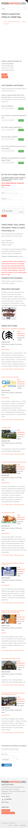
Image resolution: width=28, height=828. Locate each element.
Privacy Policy (5, 796)
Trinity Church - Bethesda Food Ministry (13, 328)
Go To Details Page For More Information (12, 369)
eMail (9, 193)
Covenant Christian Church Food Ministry (13, 462)
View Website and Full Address (21, 333)
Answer (21, 108)
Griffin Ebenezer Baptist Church (10, 658)
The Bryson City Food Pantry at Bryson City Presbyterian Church (13, 693)
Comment (6, 198)
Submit (4, 216)
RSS (2, 799)
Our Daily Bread (6, 427)
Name (5, 187)
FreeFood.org (6, 810)
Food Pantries (14, 4)
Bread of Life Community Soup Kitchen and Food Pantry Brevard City (13, 611)
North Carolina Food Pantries (14, 21)
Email (3, 349)
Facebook (5, 77)
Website (4, 74)
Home (5, 21)
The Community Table (8, 512)
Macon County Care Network (10, 377)
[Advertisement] (14, 41)
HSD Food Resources (8, 813)
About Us (16, 825)
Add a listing (4, 802)
